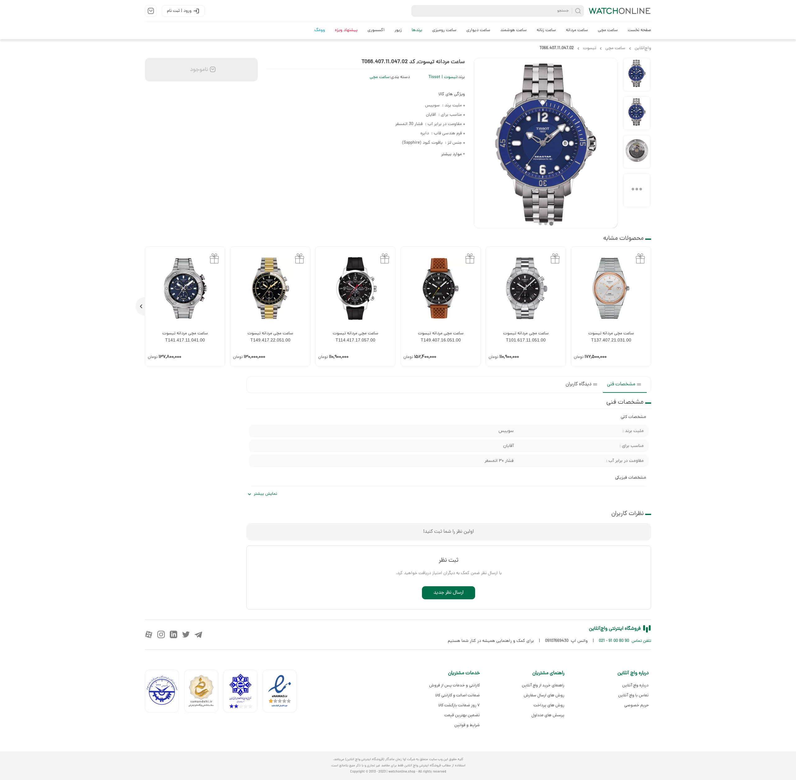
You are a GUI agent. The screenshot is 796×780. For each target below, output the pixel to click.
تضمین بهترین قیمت (462, 715)
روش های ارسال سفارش (544, 695)
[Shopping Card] (151, 11)
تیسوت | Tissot (442, 77)
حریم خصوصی (636, 705)
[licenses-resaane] (203, 692)
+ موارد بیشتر (453, 154)
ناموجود (198, 70)
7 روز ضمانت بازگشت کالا (459, 705)
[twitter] (186, 634)
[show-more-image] (636, 190)
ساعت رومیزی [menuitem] (444, 30)
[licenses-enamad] (282, 692)
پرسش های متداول (547, 715)
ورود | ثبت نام (179, 11)
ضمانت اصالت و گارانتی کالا (457, 695)
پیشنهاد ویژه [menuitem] (346, 30)
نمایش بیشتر (265, 494)
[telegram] (198, 634)
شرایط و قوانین (467, 725)
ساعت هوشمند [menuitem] (513, 30)
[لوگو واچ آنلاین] (620, 11)
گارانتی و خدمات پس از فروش (454, 685)
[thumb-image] (636, 74)
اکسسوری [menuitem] (376, 30)
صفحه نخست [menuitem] (639, 30)
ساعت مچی (380, 77)
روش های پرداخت (549, 705)
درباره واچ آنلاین (635, 685)
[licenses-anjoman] (242, 692)
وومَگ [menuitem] (319, 30)
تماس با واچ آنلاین (633, 695)
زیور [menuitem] (398, 30)
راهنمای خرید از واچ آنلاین (543, 685)
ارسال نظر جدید (448, 593)
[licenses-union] (164, 692)
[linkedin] (173, 634)
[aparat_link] (148, 634)
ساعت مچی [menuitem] (608, 30)
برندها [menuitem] (417, 30)
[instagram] (161, 634)
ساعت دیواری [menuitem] (478, 30)
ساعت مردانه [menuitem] (577, 30)
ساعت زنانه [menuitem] (546, 30)
